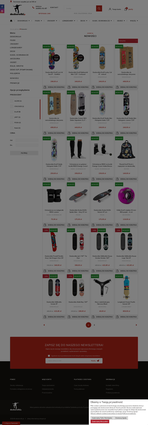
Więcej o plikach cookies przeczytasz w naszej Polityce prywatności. (113, 413)
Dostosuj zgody (121, 418)
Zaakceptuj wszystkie (100, 421)
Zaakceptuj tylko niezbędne (102, 418)
